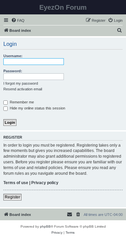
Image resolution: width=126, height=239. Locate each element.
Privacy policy (44, 182)
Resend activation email (22, 89)
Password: (12, 71)
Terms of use (15, 182)
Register (12, 197)
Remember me (21, 102)
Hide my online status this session (37, 108)
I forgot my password (20, 83)
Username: (13, 56)
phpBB (45, 226)
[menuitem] (18, 20)
